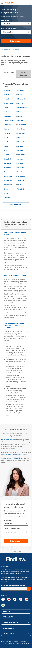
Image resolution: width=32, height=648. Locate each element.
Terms (3, 643)
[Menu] (2, 2)
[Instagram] (20, 599)
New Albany (21, 125)
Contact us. (18, 573)
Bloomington (8, 103)
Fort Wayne (7, 142)
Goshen (6, 155)
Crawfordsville (8, 120)
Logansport (21, 90)
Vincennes (20, 180)
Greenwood (8, 163)
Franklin (6, 146)
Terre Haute (21, 172)
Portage (20, 146)
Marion (19, 95)
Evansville (7, 133)
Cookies (26, 643)
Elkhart (6, 129)
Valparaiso (21, 176)
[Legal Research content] (29, 628)
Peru (19, 138)
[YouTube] (9, 599)
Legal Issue (5, 20)
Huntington (8, 176)
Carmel (6, 107)
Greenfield (7, 159)
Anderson (7, 90)
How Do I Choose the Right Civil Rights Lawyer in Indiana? (14, 325)
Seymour (20, 159)
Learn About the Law (8, 440)
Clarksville (7, 112)
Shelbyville (21, 163)
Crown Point (8, 125)
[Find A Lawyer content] (29, 617)
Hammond (7, 168)
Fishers (6, 138)
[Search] (29, 3)
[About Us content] (29, 611)
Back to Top (17, 551)
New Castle (21, 129)
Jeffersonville (8, 185)
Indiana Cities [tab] (8, 73)
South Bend (21, 168)
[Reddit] (26, 599)
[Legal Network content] (29, 634)
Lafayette (7, 198)
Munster (20, 120)
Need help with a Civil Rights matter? (15, 233)
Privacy (10, 643)
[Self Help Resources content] (29, 622)
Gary (5, 150)
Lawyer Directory (5, 49)
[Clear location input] (29, 32)
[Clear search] (26, 524)
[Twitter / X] (14, 599)
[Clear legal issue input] (29, 24)
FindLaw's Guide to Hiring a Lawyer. (15, 454)
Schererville (21, 155)
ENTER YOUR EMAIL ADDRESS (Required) (13, 585)
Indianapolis (8, 180)
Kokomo (6, 189)
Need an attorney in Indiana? (15, 275)
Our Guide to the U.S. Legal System (12, 458)
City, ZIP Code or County (9, 28)
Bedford (6, 95)
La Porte (6, 193)
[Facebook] (3, 599)
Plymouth (20, 142)
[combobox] (16, 24)
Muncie (19, 116)
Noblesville (21, 133)
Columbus (7, 116)
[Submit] (29, 589)
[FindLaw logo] (10, 2)
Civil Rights (16, 49)
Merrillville (21, 103)
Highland (7, 172)
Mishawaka (21, 112)
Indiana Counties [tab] (23, 74)
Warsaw (20, 185)
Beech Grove (8, 99)
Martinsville (21, 99)
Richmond (20, 150)
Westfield (20, 189)
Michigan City (22, 107)
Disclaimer (18, 643)
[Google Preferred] (3, 605)
